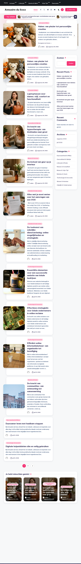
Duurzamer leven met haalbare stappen (24, 423)
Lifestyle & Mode (47, 23)
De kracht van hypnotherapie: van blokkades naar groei (20, 16)
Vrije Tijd (45, 3)
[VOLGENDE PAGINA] (32, 466)
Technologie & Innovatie (35, 266)
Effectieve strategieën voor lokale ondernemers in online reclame (39, 310)
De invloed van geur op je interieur (52, 16)
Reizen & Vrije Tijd (62, 170)
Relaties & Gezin (32, 380)
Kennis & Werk (33, 3)
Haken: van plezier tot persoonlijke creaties (64, 77)
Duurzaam (55, 3)
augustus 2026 (62, 139)
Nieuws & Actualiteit (63, 167)
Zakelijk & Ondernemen (34, 190)
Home (6, 3)
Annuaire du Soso (15, 9)
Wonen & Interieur (33, 158)
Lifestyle (21, 3)
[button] (71, 9)
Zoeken (60, 58)
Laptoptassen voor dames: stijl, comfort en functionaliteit (38, 96)
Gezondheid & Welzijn (34, 123)
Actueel (11, 3)
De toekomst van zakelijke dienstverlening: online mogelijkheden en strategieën (37, 232)
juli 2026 (59, 142)
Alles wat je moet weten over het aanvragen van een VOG (38, 197)
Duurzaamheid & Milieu (13, 420)
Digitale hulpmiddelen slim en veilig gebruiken (27, 446)
